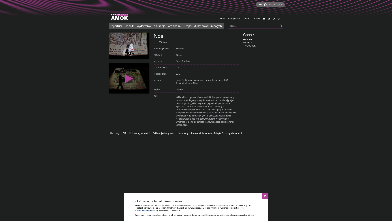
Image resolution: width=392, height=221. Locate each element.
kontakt (256, 18)
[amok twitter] (273, 18)
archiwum (174, 26)
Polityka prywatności (139, 133)
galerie (246, 18)
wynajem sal (234, 18)
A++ (280, 4)
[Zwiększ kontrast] (265, 4)
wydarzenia (144, 26)
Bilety (248, 39)
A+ (274, 4)
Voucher (250, 45)
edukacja (159, 26)
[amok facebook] (263, 18)
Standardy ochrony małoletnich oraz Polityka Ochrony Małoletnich (210, 133)
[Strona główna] (138, 11)
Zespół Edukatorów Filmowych (203, 26)
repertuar (116, 26)
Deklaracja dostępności (164, 133)
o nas (222, 18)
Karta (248, 42)
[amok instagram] (278, 18)
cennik (129, 26)
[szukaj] (281, 25)
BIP (124, 133)
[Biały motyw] (260, 4)
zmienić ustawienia (142, 210)
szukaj (255, 26)
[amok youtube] (268, 18)
